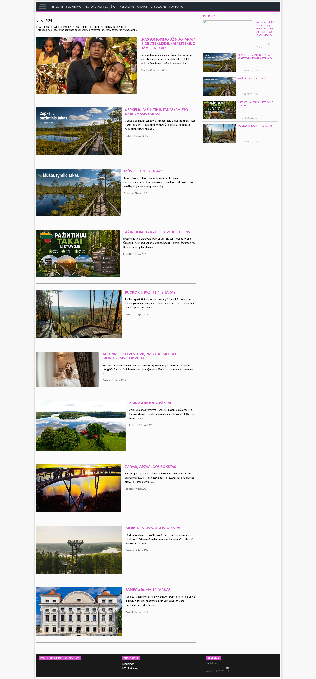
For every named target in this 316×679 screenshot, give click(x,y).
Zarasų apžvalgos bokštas (150, 466)
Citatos (142, 6)
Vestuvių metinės (96, 6)
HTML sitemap (130, 668)
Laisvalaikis (158, 6)
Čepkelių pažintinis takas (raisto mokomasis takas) (156, 111)
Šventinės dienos (122, 6)
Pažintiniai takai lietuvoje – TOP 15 (156, 232)
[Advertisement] (252, 180)
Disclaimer (128, 663)
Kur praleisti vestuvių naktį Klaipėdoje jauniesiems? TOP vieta (141, 356)
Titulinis (57, 6)
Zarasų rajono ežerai (150, 403)
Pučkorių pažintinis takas (150, 292)
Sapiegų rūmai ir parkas (148, 589)
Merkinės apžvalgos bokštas (153, 528)
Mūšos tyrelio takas (143, 171)
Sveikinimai (73, 6)
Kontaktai (176, 6)
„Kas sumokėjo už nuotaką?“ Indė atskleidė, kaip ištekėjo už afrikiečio (168, 43)
